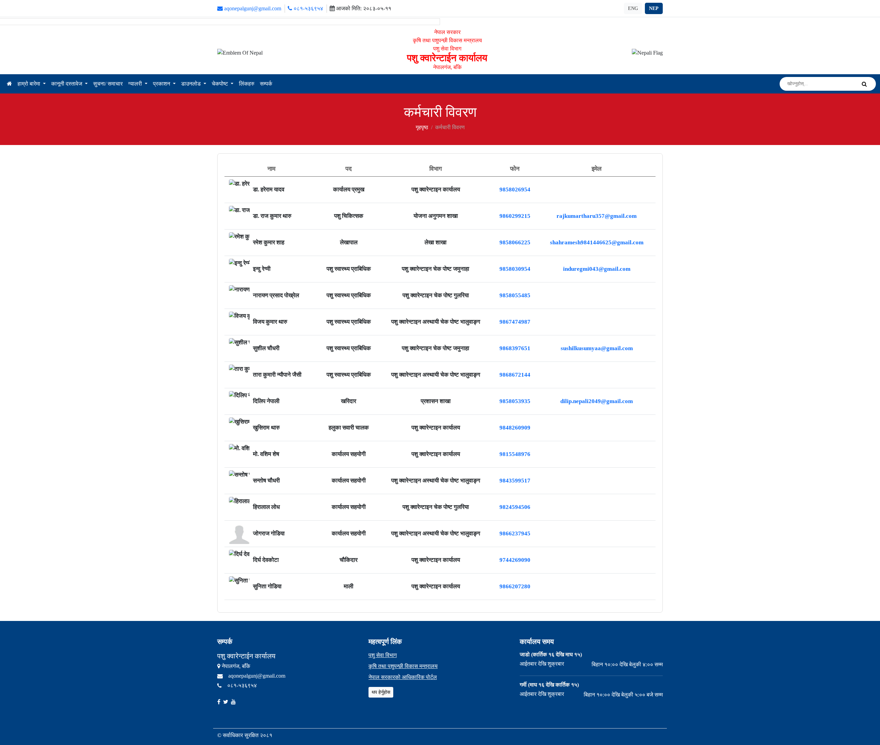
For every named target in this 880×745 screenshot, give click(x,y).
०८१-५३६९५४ (307, 8)
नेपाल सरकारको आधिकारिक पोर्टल (402, 677)
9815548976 (514, 454)
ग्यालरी (135, 84)
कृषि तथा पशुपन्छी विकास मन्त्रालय (403, 666)
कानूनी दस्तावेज (67, 84)
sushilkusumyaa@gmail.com (597, 348)
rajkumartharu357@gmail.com (597, 216)
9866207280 (514, 586)
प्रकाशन (162, 84)
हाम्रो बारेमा (30, 84)
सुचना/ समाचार (108, 84)
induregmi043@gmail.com (596, 269)
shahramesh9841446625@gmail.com (597, 242)
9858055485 (514, 295)
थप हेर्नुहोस (381, 692)
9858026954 (514, 189)
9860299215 (514, 216)
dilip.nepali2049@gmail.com (596, 401)
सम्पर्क (266, 84)
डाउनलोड (191, 84)
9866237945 (514, 533)
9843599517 (514, 480)
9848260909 (514, 427)
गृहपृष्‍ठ (422, 127)
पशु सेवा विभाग (382, 655)
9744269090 (514, 560)
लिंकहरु (246, 84)
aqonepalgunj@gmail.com (252, 8)
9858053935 (514, 401)
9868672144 (514, 374)
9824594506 (514, 507)
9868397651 (514, 348)
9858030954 (514, 269)
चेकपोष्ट (220, 84)
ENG (633, 8)
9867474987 (514, 322)
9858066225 (514, 242)
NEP (654, 8)
